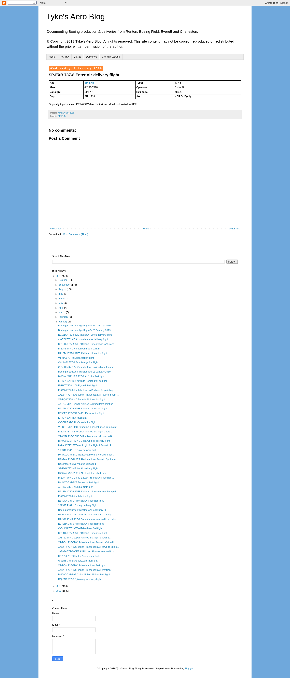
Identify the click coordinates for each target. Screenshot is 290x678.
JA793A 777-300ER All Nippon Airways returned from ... (87, 551)
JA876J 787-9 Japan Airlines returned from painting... (86, 404)
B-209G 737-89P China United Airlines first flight (84, 574)
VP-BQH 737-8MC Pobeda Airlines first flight (82, 565)
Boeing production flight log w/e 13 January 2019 (84, 371)
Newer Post (56, 228)
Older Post (234, 228)
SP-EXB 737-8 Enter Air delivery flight (78, 468)
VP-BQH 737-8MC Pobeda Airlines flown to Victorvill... (87, 542)
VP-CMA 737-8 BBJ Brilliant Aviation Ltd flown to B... (86, 436)
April (61, 307)
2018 (59, 586)
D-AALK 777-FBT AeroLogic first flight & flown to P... (85, 445)
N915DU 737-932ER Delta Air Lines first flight (82, 408)
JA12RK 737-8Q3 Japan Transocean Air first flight (84, 570)
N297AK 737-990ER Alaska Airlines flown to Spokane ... (88, 459)
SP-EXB (89, 82)
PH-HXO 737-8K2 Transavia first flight (78, 482)
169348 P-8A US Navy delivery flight (77, 450)
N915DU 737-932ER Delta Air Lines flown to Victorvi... (87, 344)
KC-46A (65, 56)
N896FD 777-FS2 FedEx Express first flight (81, 413)
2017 (59, 591)
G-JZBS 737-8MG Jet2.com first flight (77, 560)
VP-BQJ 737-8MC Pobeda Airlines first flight (81, 399)
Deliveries (91, 56)
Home (52, 56)
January (63, 321)
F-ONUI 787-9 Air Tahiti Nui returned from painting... (85, 514)
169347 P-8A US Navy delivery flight (77, 505)
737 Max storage (111, 56)
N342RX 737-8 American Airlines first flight (81, 523)
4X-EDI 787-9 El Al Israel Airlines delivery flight (83, 339)
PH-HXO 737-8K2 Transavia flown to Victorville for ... (86, 454)
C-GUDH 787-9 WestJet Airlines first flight (80, 528)
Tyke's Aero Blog (75, 16)
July (61, 294)
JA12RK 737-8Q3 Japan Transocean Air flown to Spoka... (88, 547)
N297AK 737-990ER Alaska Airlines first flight (82, 473)
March (62, 312)
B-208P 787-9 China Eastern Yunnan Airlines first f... (86, 477)
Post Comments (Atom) (75, 234)
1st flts (77, 56)
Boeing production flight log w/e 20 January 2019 (84, 330)
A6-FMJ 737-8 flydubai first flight (75, 487)
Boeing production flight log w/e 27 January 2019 (84, 325)
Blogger (189, 668)
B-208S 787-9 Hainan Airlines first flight (79, 348)
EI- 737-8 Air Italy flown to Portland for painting (83, 381)
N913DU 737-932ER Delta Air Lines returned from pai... (88, 491)
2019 (59, 276)
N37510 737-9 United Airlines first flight (79, 556)
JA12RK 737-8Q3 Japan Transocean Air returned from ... (88, 394)
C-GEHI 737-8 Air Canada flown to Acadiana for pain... (87, 367)
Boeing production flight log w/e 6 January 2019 (83, 510)
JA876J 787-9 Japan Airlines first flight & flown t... (84, 537)
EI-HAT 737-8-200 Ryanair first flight (77, 385)
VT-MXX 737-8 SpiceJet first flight (76, 358)
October (63, 280)
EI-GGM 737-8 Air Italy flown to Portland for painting (85, 390)
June (62, 298)
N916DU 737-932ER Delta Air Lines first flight (82, 353)
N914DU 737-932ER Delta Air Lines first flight (82, 533)
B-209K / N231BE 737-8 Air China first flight (81, 376)
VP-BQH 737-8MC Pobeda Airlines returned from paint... (88, 427)
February (64, 317)
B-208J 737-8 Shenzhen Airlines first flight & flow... (85, 431)
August (63, 289)
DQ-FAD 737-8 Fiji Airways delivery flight (79, 579)
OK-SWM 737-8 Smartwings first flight (78, 362)
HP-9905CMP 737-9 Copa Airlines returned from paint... (88, 519)
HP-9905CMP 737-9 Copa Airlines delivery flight (84, 441)
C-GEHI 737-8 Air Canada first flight (77, 422)
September (65, 284)
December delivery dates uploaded (77, 464)
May (61, 303)
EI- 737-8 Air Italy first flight (72, 417)
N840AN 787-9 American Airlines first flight (81, 500)
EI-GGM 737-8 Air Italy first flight (75, 496)
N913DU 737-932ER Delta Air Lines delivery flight (85, 334)
